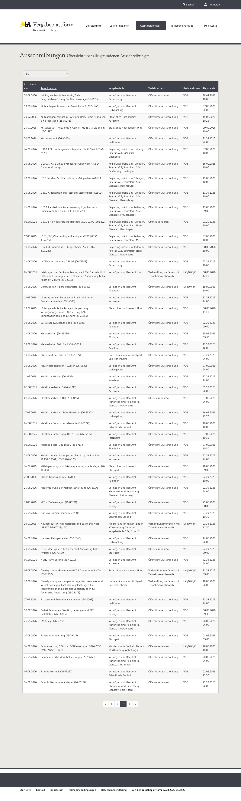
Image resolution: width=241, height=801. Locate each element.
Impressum (56, 790)
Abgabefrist (209, 88)
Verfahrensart (156, 88)
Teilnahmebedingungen (82, 790)
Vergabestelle (116, 88)
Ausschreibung (49, 88)
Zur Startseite (93, 25)
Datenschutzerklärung (114, 790)
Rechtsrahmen (191, 88)
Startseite (25, 790)
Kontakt (40, 790)
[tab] (93, 25)
